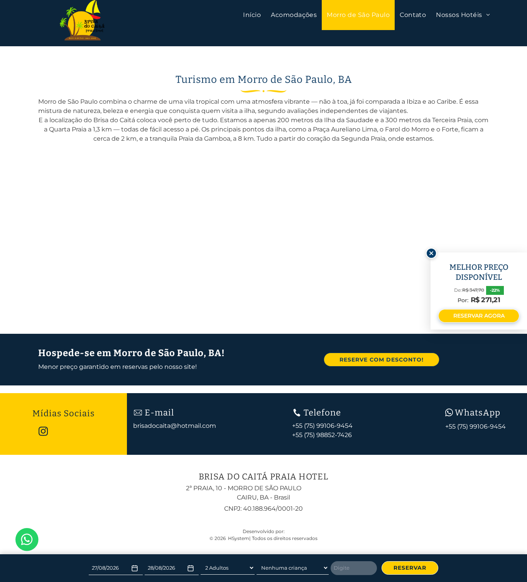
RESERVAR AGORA (479, 315)
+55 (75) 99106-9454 (475, 426)
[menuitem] (252, 15)
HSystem (238, 538)
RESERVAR (410, 567)
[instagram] (43, 432)
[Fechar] (431, 253)
